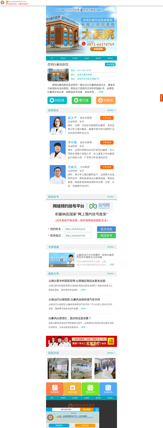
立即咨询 (107, 118)
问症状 (59, 100)
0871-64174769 (84, 70)
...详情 (100, 92)
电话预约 (59, 425)
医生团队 (75, 58)
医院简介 (63, 58)
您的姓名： (57, 229)
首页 (51, 58)
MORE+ (111, 110)
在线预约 (86, 58)
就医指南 (98, 58)
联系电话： (57, 235)
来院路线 (110, 58)
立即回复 (86, 425)
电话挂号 (106, 235)
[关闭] (97, 410)
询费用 (108, 100)
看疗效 (84, 100)
